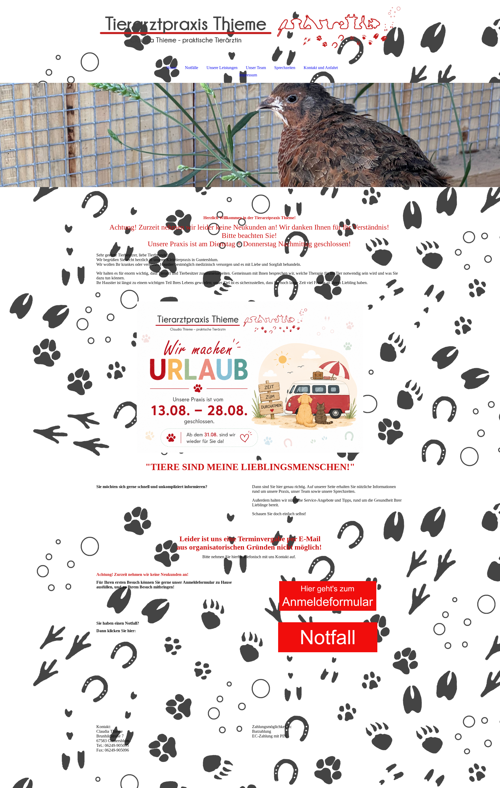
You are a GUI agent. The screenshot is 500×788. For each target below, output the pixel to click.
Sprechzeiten (284, 67)
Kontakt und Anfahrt (321, 67)
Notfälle (191, 67)
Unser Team (256, 67)
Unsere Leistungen (222, 67)
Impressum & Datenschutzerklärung (250, 781)
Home (171, 67)
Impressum (248, 75)
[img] (250, 28)
